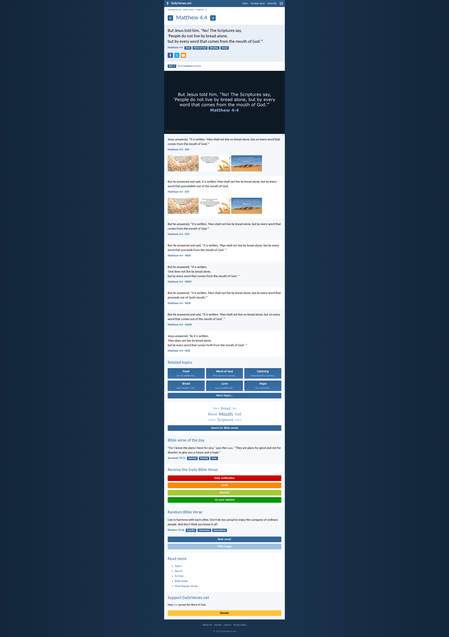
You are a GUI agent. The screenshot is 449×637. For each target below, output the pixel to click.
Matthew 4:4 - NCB (179, 351)
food (188, 48)
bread (224, 48)
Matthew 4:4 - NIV (178, 149)
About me (207, 625)
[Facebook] (171, 56)
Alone (212, 414)
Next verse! (224, 539)
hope (214, 458)
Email (224, 485)
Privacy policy (239, 625)
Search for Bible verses (224, 428)
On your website (224, 500)
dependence (220, 530)
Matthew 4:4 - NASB (180, 324)
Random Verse (258, 3)
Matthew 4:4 (175, 47)
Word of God (200, 48)
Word (216, 408)
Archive (179, 576)
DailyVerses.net (175, 10)
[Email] (184, 56)
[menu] (281, 5)
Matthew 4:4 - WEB (179, 303)
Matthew (200, 10)
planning (192, 458)
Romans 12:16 (176, 530)
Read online (189, 66)
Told (238, 414)
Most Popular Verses (186, 586)
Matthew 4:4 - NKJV (179, 255)
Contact (227, 625)
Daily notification (224, 478)
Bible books (188, 10)
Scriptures (225, 420)
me (175, 605)
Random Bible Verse (185, 512)
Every (238, 420)
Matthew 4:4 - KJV (178, 192)
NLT (171, 66)
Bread (225, 409)
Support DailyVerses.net (188, 598)
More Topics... (224, 395)
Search (178, 571)
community (204, 530)
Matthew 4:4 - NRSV (180, 281)
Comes (212, 420)
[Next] (213, 18)
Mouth (226, 414)
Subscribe (272, 3)
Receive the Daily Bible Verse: (193, 470)
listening (214, 48)
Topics (245, 3)
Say (234, 408)
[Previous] (170, 18)
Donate (224, 613)
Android (224, 492)
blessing (204, 458)
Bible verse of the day (186, 440)
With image (225, 546)
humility (191, 530)
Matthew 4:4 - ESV (178, 234)
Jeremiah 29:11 (176, 458)
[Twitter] (177, 56)
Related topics (180, 363)
